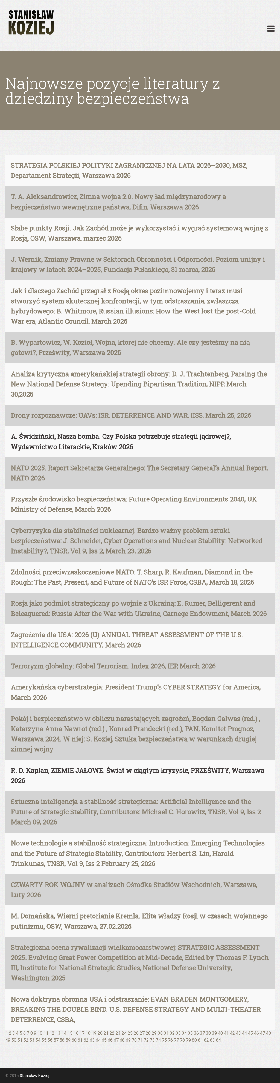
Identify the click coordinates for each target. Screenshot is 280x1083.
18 (88, 1033)
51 (20, 1040)
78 (182, 1040)
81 (200, 1040)
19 (94, 1033)
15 (70, 1033)
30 (160, 1033)
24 (124, 1033)
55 (44, 1040)
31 (166, 1033)
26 (136, 1033)
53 (32, 1040)
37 (202, 1033)
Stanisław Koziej (34, 1075)
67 (116, 1040)
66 (110, 1040)
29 (154, 1033)
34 (184, 1033)
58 (62, 1040)
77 (176, 1040)
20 (100, 1033)
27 (142, 1033)
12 (51, 1033)
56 (50, 1040)
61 (80, 1040)
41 (226, 1033)
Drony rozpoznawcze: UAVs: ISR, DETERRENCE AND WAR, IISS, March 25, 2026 (131, 415)
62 (86, 1040)
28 (148, 1033)
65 (104, 1040)
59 (68, 1040)
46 (256, 1033)
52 (26, 1040)
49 (7, 1040)
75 (164, 1040)
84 (218, 1040)
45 (250, 1033)
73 (152, 1040)
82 (206, 1040)
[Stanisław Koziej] (30, 22)
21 (106, 1033)
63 (92, 1040)
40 (220, 1033)
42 (232, 1033)
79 (188, 1040)
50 (13, 1040)
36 (196, 1033)
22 (112, 1033)
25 (130, 1033)
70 (134, 1040)
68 (122, 1040)
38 (208, 1033)
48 (268, 1033)
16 (76, 1033)
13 (58, 1033)
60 (74, 1040)
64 (98, 1040)
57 (56, 1040)
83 (212, 1040)
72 (146, 1040)
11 (45, 1033)
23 (118, 1033)
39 (214, 1033)
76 (170, 1040)
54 (38, 1040)
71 (140, 1040)
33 (178, 1033)
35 (190, 1033)
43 (238, 1033)
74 (158, 1040)
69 (128, 1040)
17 (82, 1033)
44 (244, 1033)
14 (64, 1033)
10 (39, 1033)
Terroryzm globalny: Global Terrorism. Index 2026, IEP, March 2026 (113, 666)
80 (194, 1040)
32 (172, 1033)
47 (262, 1033)
